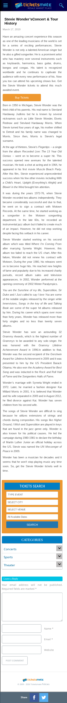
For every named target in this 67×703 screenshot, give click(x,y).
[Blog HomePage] (33, 5)
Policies (45, 684)
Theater (9, 565)
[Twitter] (43, 697)
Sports (8, 557)
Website (49, 650)
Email (48, 639)
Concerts (10, 549)
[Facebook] (34, 697)
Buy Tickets (22, 97)
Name (48, 628)
